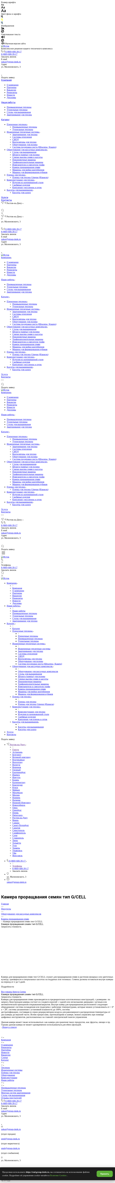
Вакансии (11, 90)
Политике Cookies (58, 1175)
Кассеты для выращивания (20, 190)
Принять (104, 1174)
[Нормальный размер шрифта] (3, 8)
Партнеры (11, 87)
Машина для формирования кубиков (29, 172)
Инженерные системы (11, 1070)
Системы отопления (22, 137)
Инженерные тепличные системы (23, 132)
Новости (11, 95)
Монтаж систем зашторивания (15, 1093)
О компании (13, 85)
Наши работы (8, 102)
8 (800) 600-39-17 (13, 51)
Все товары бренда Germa (13, 992)
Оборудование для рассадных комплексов (27, 149)
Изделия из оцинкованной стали (27, 182)
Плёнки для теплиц (10, 1072)
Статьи (4, 1057)
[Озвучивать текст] (3, 37)
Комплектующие (9, 1077)
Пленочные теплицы (17, 124)
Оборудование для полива (24, 144)
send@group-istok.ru (10, 1139)
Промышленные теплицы (19, 107)
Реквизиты (12, 92)
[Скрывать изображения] (2, 32)
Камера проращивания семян (26, 167)
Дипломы (11, 97)
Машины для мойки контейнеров (28, 170)
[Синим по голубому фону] (2, 23)
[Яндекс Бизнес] (47, 70)
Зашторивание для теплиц (19, 115)
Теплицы (5, 1067)
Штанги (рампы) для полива (26, 154)
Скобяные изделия (21, 185)
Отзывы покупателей (11, 1098)
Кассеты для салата (21, 192)
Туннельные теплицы (17, 110)
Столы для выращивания (19, 112)
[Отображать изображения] (2, 28)
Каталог (5, 119)
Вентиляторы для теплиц (24, 142)
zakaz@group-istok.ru (11, 62)
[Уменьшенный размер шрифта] (2, 5)
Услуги (4, 197)
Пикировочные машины (24, 160)
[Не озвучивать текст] (2, 41)
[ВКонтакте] (54, 70)
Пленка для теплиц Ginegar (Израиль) (30, 177)
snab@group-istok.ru (10, 1148)
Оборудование (8, 1075)
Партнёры (6, 1050)
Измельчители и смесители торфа (28, 165)
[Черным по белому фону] (2, 17)
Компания (6, 80)
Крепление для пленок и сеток (27, 187)
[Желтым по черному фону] (2, 20)
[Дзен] (60, 70)
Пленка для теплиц (16, 175)
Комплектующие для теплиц (21, 180)
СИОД (15, 139)
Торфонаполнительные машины (27, 162)
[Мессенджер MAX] (67, 70)
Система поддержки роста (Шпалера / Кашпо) (34, 147)
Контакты (6, 200)
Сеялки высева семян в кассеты (27, 157)
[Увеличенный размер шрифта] (3, 11)
